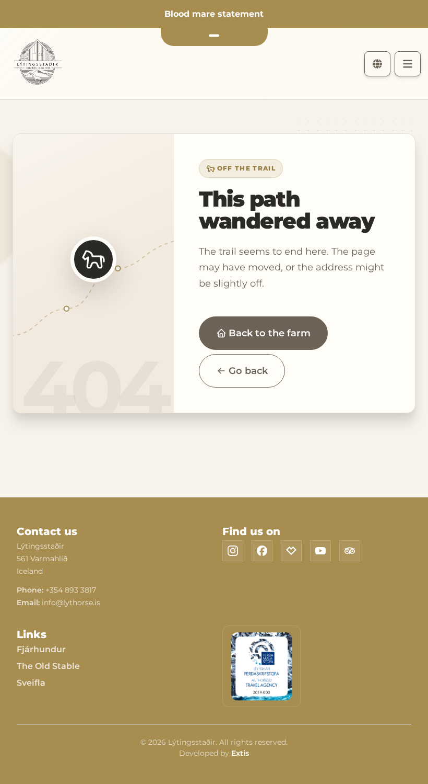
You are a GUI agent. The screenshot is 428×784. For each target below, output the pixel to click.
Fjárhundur (41, 649)
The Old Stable (48, 666)
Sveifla (31, 683)
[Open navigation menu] (408, 63)
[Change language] (377, 63)
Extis (240, 753)
